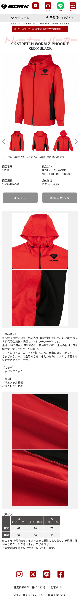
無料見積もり (60, 197)
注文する (20, 197)
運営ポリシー (58, 587)
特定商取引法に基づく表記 (29, 587)
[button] (3, 141)
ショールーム (20, 17)
